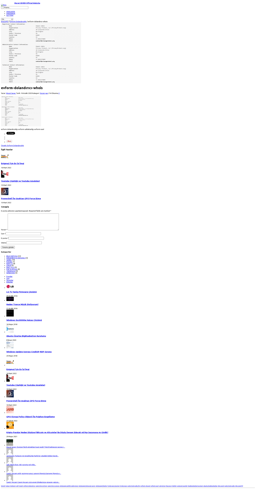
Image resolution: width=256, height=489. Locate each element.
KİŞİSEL (9, 262)
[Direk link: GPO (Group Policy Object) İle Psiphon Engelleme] (10, 413)
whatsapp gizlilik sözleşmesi (69, 486)
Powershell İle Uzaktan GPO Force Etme (21, 198)
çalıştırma (162, 486)
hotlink (174, 486)
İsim (2, 234)
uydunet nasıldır (182, 486)
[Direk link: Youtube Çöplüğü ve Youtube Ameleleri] (4, 177)
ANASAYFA (10, 12)
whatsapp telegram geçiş (87, 486)
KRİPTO (9, 263)
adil (17, 486)
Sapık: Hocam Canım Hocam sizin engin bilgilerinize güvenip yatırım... (33, 482)
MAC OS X (10, 267)
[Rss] (3, 5)
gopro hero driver (41, 486)
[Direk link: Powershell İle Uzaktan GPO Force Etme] (4, 194)
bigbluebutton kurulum (195, 486)
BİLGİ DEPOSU (12, 256)
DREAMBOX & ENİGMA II (15, 258)
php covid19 (239, 486)
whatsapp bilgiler (101, 486)
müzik (21, 486)
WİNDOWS (10, 273)
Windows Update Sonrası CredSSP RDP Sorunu (29, 352)
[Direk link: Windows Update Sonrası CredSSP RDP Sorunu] (10, 348)
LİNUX (8, 265)
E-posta (4, 238)
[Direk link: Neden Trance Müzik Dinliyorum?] (10, 300)
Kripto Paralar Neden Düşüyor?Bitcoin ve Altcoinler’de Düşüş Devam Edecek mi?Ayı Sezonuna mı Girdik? (57, 432)
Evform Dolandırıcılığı (18, 21)
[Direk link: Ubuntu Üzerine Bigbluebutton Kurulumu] (10, 332)
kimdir (3, 486)
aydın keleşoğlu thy (133, 486)
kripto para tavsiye (114, 486)
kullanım (13, 486)
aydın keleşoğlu (229, 486)
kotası (8, 486)
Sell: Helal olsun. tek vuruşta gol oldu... (21, 465)
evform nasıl (155, 486)
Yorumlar (9, 280)
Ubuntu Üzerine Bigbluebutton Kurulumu (26, 336)
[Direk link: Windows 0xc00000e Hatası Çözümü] (10, 316)
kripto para (123, 486)
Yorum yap (44, 93)
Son (7, 278)
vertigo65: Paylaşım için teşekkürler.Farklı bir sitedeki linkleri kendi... (32, 456)
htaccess (169, 486)
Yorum (4, 230)
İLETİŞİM (9, 15)
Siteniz (3, 243)
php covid (221, 486)
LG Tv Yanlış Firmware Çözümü (21, 292)
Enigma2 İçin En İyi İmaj (12, 163)
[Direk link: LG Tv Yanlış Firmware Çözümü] (10, 288)
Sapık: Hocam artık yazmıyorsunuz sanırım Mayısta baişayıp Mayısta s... (33, 473)
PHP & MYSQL (11, 269)
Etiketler (9, 282)
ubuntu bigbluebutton (210, 486)
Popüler (9, 276)
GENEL (8, 260)
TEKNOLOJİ (10, 271)
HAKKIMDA (10, 13)
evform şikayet (145, 486)
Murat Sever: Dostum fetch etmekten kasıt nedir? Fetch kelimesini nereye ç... (35, 447)
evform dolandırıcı (29, 486)
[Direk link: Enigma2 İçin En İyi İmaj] (4, 159)
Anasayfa (4, 21)
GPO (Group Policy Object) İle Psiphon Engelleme (30, 417)
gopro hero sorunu (53, 486)
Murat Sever (11, 93)
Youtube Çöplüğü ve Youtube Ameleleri (20, 181)
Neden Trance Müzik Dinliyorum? (22, 304)
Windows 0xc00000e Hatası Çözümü (24, 320)
